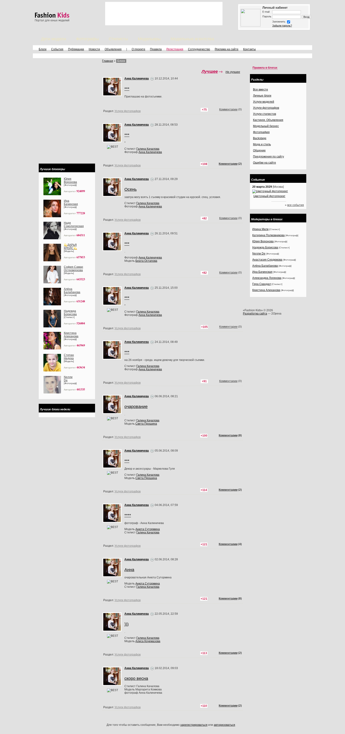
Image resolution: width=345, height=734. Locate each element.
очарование (136, 406)
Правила (156, 49)
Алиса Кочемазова (147, 641)
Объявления (113, 49)
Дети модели (53, 39)
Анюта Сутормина (147, 529)
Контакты (249, 49)
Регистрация (174, 49)
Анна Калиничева (150, 369)
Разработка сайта (255, 313)
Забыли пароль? (282, 25)
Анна (129, 569)
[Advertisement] (163, 13)
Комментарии (228, 327)
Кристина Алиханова (71, 334)
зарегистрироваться (193, 725)
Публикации (76, 49)
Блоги (42, 49)
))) (126, 624)
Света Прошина (146, 423)
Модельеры (149, 39)
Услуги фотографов (128, 328)
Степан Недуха (69, 356)
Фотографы (87, 39)
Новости (94, 49)
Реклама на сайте (226, 49)
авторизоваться (224, 725)
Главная (107, 61)
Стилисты (118, 39)
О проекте (138, 49)
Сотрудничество (199, 49)
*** (126, 352)
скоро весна (136, 678)
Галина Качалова (147, 366)
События (57, 49)
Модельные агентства (192, 39)
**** (127, 515)
